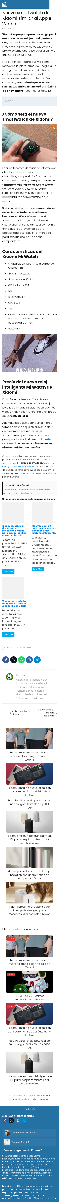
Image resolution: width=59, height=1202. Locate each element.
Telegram (48, 462)
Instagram (7, 466)
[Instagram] (17, 1120)
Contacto (27, 1195)
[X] (13, 659)
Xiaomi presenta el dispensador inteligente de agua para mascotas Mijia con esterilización (14, 530)
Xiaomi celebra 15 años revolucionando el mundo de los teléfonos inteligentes (44, 529)
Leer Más (8, 571)
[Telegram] (37, 659)
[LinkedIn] (29, 659)
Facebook (19, 466)
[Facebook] (5, 659)
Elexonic (21, 675)
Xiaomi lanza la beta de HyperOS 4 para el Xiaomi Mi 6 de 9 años (14, 603)
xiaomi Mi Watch (24, 647)
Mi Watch (8, 647)
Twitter (30, 466)
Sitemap (18, 1195)
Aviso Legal (8, 1195)
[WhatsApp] (21, 659)
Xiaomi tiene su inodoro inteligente (46, 712)
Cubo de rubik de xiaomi (21, 713)
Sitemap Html (49, 1198)
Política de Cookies (23, 1198)
